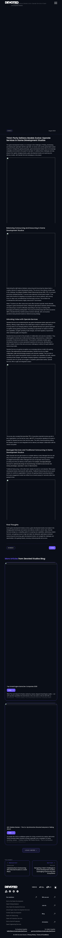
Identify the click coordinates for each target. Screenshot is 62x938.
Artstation (45, 922)
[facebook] (10, 891)
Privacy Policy (32, 934)
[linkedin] (17, 891)
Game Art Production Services (14, 918)
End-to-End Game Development (14, 901)
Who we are (45, 897)
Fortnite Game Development (13, 912)
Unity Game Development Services (15, 907)
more (11, 691)
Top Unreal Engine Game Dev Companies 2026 (22, 686)
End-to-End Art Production (13, 921)
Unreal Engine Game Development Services (18, 910)
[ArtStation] (6, 891)
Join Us (44, 905)
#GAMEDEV (9, 130)
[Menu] (55, 3)
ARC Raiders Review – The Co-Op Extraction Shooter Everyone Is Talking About (30, 828)
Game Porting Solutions (12, 904)
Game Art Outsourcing (12, 915)
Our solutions (10, 897)
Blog (43, 913)
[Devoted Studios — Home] (12, 3)
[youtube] (13, 891)
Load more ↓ (31, 850)
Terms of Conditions (43, 934)
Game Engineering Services (13, 924)
